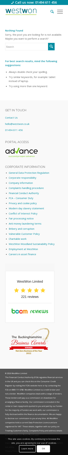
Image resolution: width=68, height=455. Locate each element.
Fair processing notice (21, 218)
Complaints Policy (37, 430)
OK (43, 448)
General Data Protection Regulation (29, 172)
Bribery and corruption (21, 228)
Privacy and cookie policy (23, 203)
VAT (19, 426)
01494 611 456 (14, 130)
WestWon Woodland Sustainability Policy (32, 244)
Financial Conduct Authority (24, 193)
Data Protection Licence (39, 422)
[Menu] (58, 11)
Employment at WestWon (23, 249)
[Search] (50, 11)
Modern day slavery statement (26, 208)
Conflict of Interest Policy (23, 213)
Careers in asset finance (22, 254)
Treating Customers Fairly (16, 430)
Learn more (27, 448)
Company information (21, 182)
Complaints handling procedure (26, 188)
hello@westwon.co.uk (17, 124)
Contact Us (11, 117)
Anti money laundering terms (25, 223)
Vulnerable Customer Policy (24, 233)
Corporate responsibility (22, 177)
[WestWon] (21, 11)
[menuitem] (50, 11)
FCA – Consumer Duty (21, 198)
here (40, 385)
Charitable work (17, 238)
